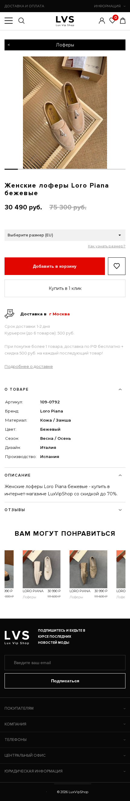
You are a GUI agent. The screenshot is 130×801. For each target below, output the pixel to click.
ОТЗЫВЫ (15, 509)
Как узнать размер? (106, 246)
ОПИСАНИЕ (18, 475)
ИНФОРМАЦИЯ (107, 6)
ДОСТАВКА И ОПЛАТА (24, 6)
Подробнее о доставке (29, 366)
